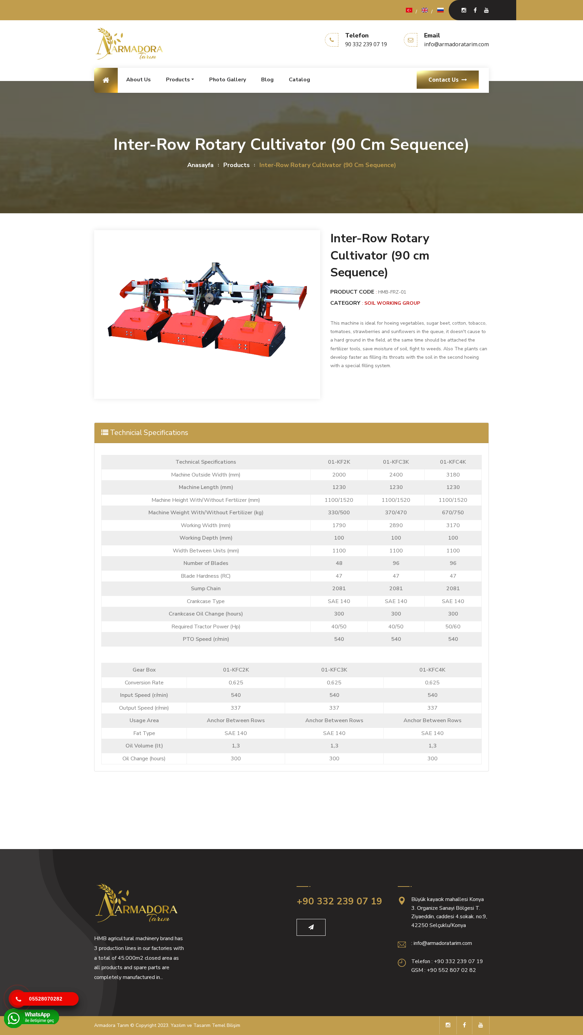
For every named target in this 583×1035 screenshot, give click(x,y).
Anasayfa (200, 165)
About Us (138, 79)
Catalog (299, 79)
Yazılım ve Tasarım (191, 1025)
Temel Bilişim (226, 1025)
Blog (267, 79)
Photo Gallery (227, 79)
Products (178, 79)
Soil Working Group (392, 303)
